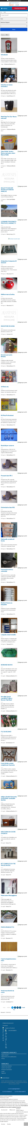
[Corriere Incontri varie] (14, 238)
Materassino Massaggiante (9, 895)
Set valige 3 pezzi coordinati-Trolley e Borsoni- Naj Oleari (6, 698)
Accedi (17, 4)
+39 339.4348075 (12, 1030)
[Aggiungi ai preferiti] (22, 51)
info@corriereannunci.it (8, 1023)
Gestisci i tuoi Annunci (6, 1067)
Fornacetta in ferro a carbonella (7, 570)
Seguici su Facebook (10, 1028)
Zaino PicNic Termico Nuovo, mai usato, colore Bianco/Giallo (8, 153)
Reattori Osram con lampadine (6, 603)
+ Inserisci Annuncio (19, 8)
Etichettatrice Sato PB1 (8, 507)
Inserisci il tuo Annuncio (6, 1066)
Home (1, 12)
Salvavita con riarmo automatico (6, 85)
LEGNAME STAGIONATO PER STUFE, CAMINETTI (8, 222)
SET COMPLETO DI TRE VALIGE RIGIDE (8, 864)
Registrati (11, 4)
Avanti (23, 1007)
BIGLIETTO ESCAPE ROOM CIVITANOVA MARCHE (7, 189)
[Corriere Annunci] (14, 3)
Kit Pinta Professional (7, 415)
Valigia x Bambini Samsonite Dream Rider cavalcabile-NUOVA (9, 798)
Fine (14, 1009)
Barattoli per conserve (7, 445)
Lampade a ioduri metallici (8, 634)
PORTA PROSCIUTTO (7, 927)
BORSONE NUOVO (6, 665)
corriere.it (14, 1089)
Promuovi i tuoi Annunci (6, 1069)
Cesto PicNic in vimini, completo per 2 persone (8, 764)
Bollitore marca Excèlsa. (8, 294)
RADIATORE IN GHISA (8, 326)
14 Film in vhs (5, 386)
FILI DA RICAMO (6, 731)
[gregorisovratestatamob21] (14, 0)
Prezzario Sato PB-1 (6, 475)
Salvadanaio (4, 54)
